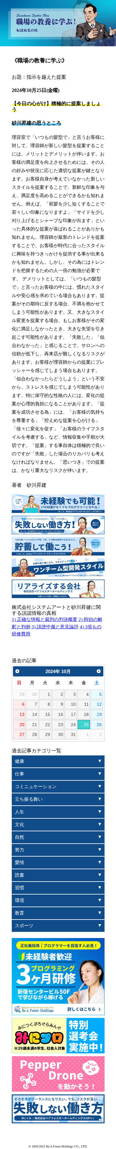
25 (86, 724)
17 (73, 714)
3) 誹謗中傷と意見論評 (55, 626)
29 (47, 734)
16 (60, 714)
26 (99, 724)
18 (86, 714)
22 (47, 724)
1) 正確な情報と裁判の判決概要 (44, 619)
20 (21, 724)
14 (34, 714)
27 (21, 734)
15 (47, 714)
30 (60, 734)
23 (60, 724)
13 (21, 714)
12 (99, 704)
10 (73, 704)
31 (73, 734)
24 (73, 724)
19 (99, 714)
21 (34, 724)
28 (34, 734)
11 (86, 704)
